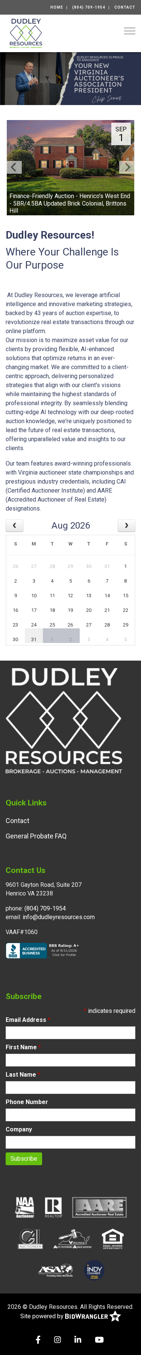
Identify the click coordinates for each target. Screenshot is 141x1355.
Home (56, 7)
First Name (23, 1047)
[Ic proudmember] (94, 1270)
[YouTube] (99, 1340)
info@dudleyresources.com (59, 917)
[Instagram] (57, 1340)
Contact (124, 7)
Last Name (23, 1074)
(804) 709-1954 (88, 7)
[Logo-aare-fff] (99, 1207)
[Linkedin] (77, 1340)
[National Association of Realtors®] (54, 1207)
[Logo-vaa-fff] (72, 1238)
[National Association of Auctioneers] (24, 1207)
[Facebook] (38, 1340)
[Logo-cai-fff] (30, 1238)
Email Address (28, 1019)
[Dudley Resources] (26, 33)
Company (19, 1129)
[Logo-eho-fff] (113, 1238)
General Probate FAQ (36, 836)
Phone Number (27, 1102)
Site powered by (42, 1316)
